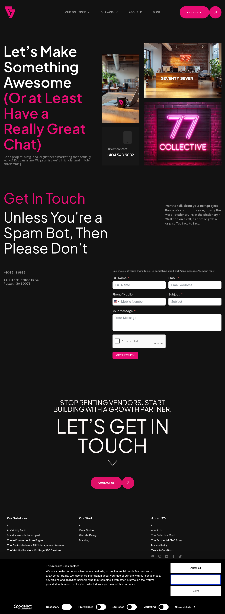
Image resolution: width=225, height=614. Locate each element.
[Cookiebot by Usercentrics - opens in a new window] (22, 607)
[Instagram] (159, 556)
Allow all (195, 567)
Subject (174, 295)
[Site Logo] (10, 12)
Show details (183, 607)
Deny (195, 590)
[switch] (101, 607)
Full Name (119, 278)
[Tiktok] (180, 556)
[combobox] (116, 301)
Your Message (122, 311)
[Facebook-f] (173, 556)
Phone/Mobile (122, 295)
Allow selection (195, 579)
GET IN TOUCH (125, 355)
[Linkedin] (166, 556)
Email (172, 278)
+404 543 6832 (14, 272)
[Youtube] (153, 556)
